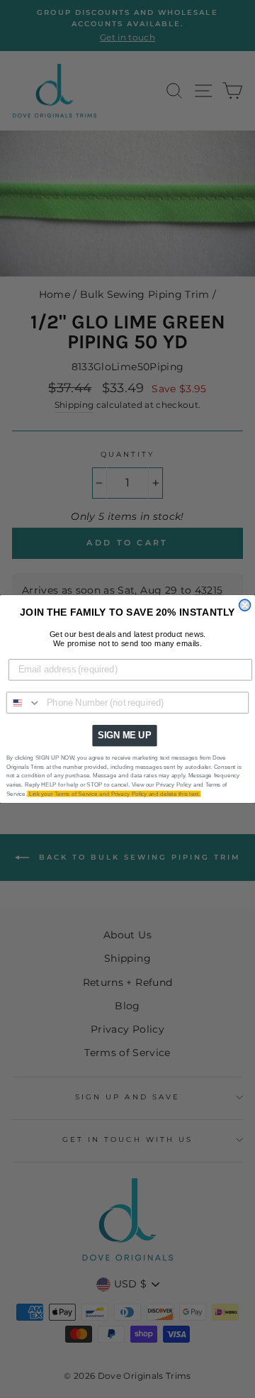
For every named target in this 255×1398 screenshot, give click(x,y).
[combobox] (24, 702)
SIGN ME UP (124, 735)
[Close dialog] (245, 605)
